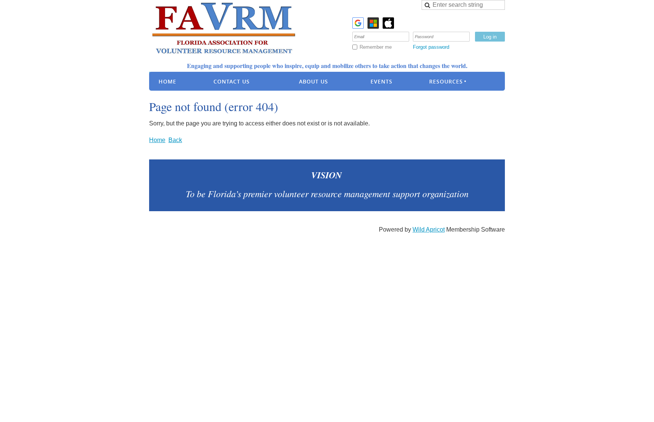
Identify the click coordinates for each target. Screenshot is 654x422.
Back (175, 140)
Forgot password (431, 47)
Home (157, 140)
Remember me (376, 47)
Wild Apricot (429, 229)
